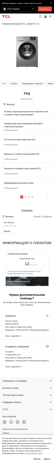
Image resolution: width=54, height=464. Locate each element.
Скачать (7, 231)
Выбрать (6, 433)
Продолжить (45, 9)
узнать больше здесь (33, 453)
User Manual (9, 223)
